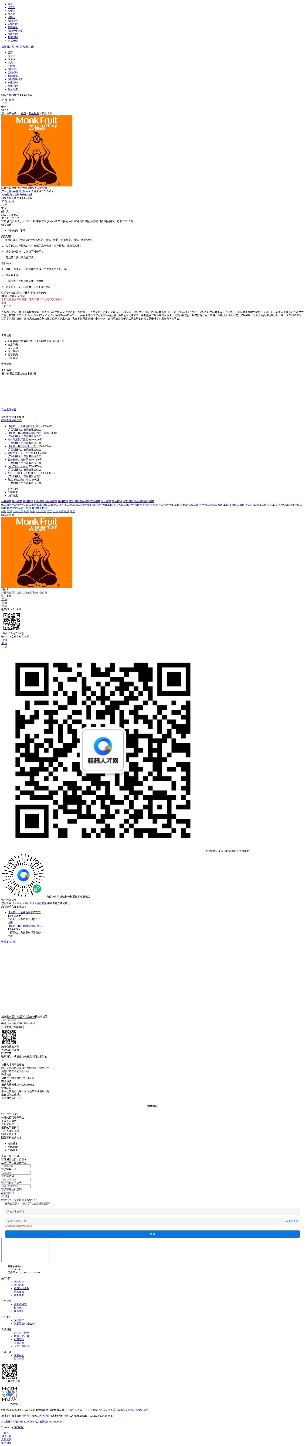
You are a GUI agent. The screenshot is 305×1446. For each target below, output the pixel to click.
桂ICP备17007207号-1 (100, 1409)
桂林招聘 (6, 501)
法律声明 (19, 1285)
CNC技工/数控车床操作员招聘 (133, 504)
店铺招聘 (13, 24)
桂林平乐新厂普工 (18, 439)
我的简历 (42, 903)
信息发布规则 (21, 1288)
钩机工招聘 (175, 504)
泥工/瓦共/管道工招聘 (282, 504)
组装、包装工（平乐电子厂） (24, 473)
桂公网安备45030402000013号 (131, 1409)
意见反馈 (13, 40)
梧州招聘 (28, 501)
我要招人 (6, 46)
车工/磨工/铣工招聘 (75, 504)
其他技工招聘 (39, 508)
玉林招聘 (84, 501)
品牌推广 (19, 1320)
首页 (10, 4)
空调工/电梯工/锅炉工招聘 (216, 504)
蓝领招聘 (13, 37)
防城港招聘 (50, 501)
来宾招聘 (128, 501)
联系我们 (19, 1311)
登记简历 (17, 46)
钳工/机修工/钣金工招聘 (50, 504)
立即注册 (19, 1200)
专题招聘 (13, 34)
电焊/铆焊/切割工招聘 (24, 504)
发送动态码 (7, 1192)
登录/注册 (28, 46)
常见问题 (19, 1358)
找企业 (11, 10)
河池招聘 (117, 501)
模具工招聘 (108, 504)
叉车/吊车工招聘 (159, 504)
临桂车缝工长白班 (18, 466)
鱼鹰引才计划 (21, 1336)
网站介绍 (19, 1281)
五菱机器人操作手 (18, 459)
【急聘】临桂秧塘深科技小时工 (25, 433)
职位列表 (34, 113)
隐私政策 (19, 1291)
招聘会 (11, 17)
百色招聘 (95, 501)
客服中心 (19, 1355)
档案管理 (19, 1339)
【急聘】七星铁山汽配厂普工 (24, 426)
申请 (10, 922)
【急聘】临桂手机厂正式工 (23, 446)
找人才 (11, 14)
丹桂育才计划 (21, 1332)
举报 (3, 302)
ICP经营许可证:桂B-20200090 (17, 1421)
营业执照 (19, 1295)
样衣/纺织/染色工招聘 (19, 508)
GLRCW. (19, 1427)
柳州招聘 (17, 501)
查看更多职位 (9, 941)
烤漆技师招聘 (94, 504)
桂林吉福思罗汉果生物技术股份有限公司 (24, 188)
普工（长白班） (16, 479)
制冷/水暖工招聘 (192, 504)
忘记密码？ (31, 1200)
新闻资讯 (13, 27)
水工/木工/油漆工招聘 (257, 504)
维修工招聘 (238, 504)
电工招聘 (6, 504)
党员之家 (19, 1342)
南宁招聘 (149, 501)
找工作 (11, 7)
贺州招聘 (106, 501)
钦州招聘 (63, 501)
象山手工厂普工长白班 (20, 453)
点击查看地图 (9, 409)
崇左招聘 (138, 501)
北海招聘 (39, 501)
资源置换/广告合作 (24, 1323)
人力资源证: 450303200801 (49, 1421)
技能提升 (13, 20)
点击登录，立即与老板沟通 (17, 194)
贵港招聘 (74, 501)
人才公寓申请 (21, 1346)
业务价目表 (20, 1304)
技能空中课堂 (15, 30)
